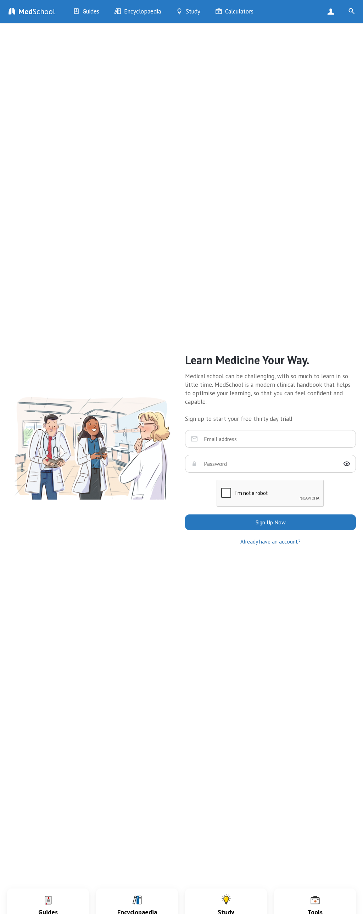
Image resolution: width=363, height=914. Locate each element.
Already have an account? (270, 541)
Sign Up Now (332, 11)
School (36, 11)
